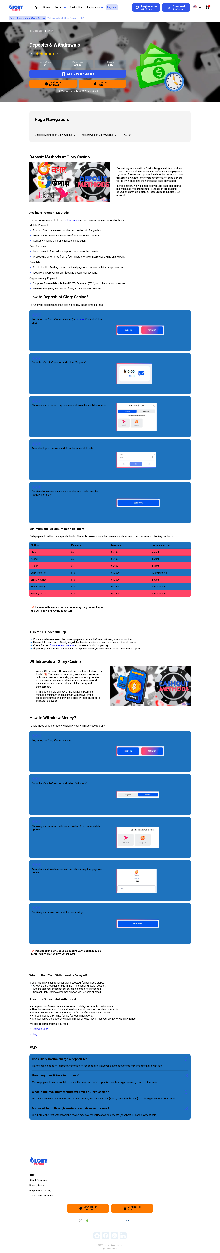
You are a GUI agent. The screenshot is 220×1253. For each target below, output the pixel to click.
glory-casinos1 (36, 31)
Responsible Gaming (40, 1190)
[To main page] (16, 7)
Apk (37, 7)
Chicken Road (40, 1029)
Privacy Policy (36, 1185)
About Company (38, 1180)
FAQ (82, 18)
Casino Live (76, 7)
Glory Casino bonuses (62, 645)
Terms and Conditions (41, 1195)
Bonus (46, 7)
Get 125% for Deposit (80, 73)
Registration (93, 7)
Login (36, 1034)
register (80, 319)
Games (59, 7)
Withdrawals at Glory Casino (62, 18)
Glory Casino (72, 220)
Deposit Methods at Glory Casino (27, 18)
